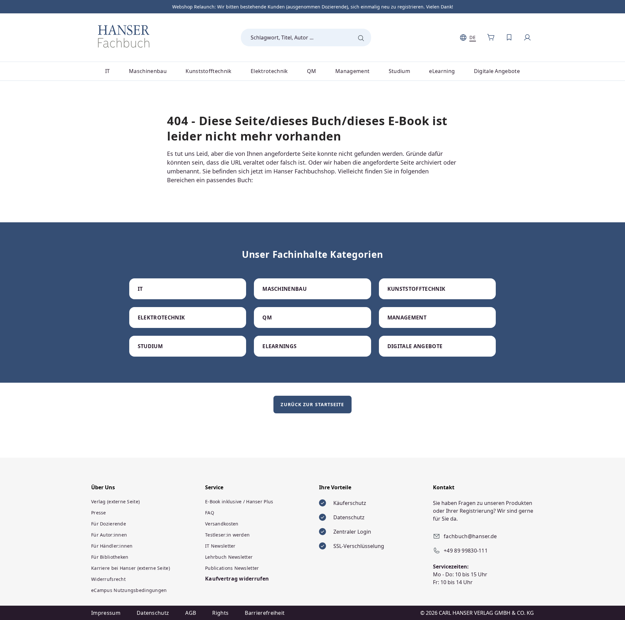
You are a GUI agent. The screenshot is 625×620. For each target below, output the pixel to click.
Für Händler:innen (112, 546)
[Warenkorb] (490, 37)
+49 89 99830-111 (466, 550)
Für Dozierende (108, 524)
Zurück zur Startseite (312, 404)
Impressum (105, 612)
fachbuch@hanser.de (470, 536)
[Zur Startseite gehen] (123, 36)
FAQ (209, 512)
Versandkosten (222, 524)
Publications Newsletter (232, 568)
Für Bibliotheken (109, 557)
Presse (98, 512)
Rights (220, 612)
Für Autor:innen (109, 535)
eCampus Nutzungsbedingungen (129, 590)
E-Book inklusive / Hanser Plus (239, 501)
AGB (190, 612)
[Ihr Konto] (527, 37)
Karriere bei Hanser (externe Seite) (130, 568)
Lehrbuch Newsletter (229, 557)
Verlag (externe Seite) (115, 501)
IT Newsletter (220, 546)
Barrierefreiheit (265, 612)
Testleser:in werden (227, 535)
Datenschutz (153, 612)
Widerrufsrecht (108, 579)
